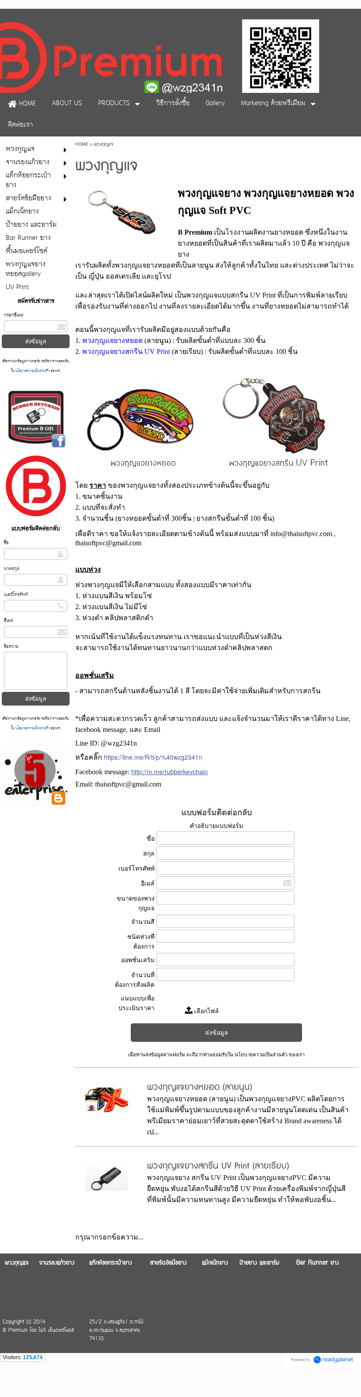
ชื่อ (6, 543)
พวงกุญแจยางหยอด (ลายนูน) (199, 1087)
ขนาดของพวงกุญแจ (136, 903)
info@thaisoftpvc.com (301, 533)
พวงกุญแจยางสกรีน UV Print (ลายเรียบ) (218, 1166)
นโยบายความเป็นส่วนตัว (33, 371)
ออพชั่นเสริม (138, 959)
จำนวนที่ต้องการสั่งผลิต (135, 979)
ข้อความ (11, 647)
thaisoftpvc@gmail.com (108, 543)
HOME (81, 144)
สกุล (149, 853)
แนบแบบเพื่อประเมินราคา (136, 1003)
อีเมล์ (148, 883)
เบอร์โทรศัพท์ (16, 595)
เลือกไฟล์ (205, 1011)
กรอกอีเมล (13, 315)
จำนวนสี (143, 921)
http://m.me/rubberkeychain (169, 771)
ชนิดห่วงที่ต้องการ (141, 941)
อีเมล (8, 621)
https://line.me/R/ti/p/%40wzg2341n (153, 757)
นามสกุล (11, 569)
